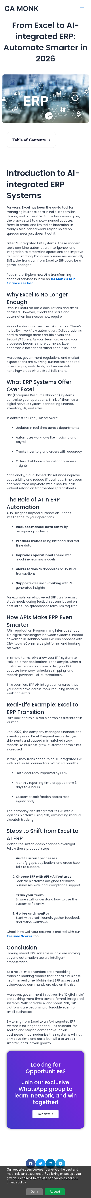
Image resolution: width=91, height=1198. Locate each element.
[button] (31, 1164)
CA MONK (21, 8)
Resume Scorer (19, 936)
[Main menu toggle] (82, 8)
